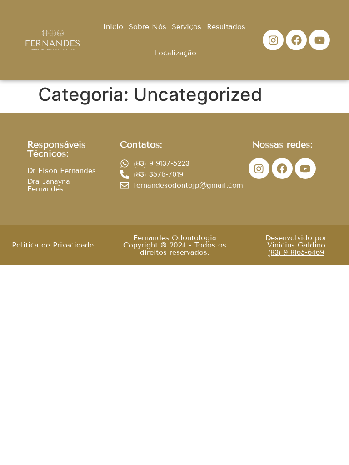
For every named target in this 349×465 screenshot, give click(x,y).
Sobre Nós (147, 26)
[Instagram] (273, 40)
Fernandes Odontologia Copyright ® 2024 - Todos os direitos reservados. (174, 245)
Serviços (186, 26)
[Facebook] (296, 40)
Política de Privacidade (53, 245)
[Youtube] (319, 40)
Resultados (226, 26)
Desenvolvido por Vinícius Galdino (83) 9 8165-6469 (296, 245)
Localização (175, 53)
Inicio (113, 26)
